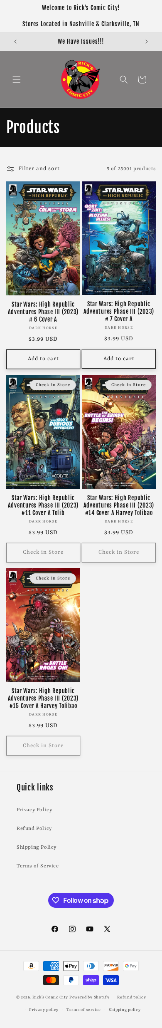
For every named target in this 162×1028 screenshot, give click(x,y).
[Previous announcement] (15, 41)
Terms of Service (38, 866)
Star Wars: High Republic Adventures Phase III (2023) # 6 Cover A (43, 312)
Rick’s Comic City (50, 997)
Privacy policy (44, 1010)
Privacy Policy (34, 810)
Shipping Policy (36, 847)
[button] (16, 79)
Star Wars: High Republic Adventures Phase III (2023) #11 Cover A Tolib (43, 505)
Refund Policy (34, 829)
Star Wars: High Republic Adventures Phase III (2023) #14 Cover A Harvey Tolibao (118, 505)
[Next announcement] (146, 41)
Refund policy (131, 997)
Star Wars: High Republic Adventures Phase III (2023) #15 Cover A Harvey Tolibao (43, 698)
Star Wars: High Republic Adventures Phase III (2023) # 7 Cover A (118, 311)
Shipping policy (125, 1010)
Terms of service (83, 1010)
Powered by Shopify (89, 997)
